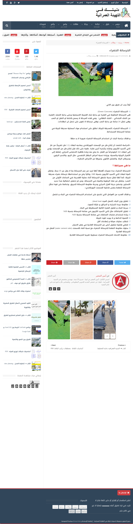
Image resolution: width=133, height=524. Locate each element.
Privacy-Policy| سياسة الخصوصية (71, 521)
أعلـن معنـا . (69, 2)
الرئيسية (125, 2)
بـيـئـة (86, 24)
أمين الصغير (101, 276)
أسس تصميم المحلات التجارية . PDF (17, 109)
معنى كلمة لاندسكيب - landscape (19, 121)
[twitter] (18, 2)
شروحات (42, 25)
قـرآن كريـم (114, 2)
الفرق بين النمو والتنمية (21, 339)
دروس (117, 25)
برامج (64, 25)
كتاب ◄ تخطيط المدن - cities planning (17, 97)
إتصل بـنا (80, 2)
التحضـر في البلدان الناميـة (91, 35)
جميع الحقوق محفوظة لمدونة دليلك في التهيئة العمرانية (112, 521)
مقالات (75, 24)
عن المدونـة (90, 2)
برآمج (52, 25)
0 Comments (123, 56)
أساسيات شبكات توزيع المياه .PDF (18, 158)
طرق (107, 24)
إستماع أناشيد (103, 2)
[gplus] (14, 2)
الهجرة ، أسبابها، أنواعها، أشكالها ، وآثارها (46, 35)
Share (104, 262)
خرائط (97, 25)
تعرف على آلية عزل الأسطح (20, 170)
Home (127, 43)
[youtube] (11, 2)
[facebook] (7, 2)
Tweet (121, 262)
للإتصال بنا (123, 492)
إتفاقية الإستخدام (86, 521)
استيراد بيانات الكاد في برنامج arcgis (17, 291)
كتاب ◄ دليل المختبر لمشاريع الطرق (17, 315)
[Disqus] (88, 388)
